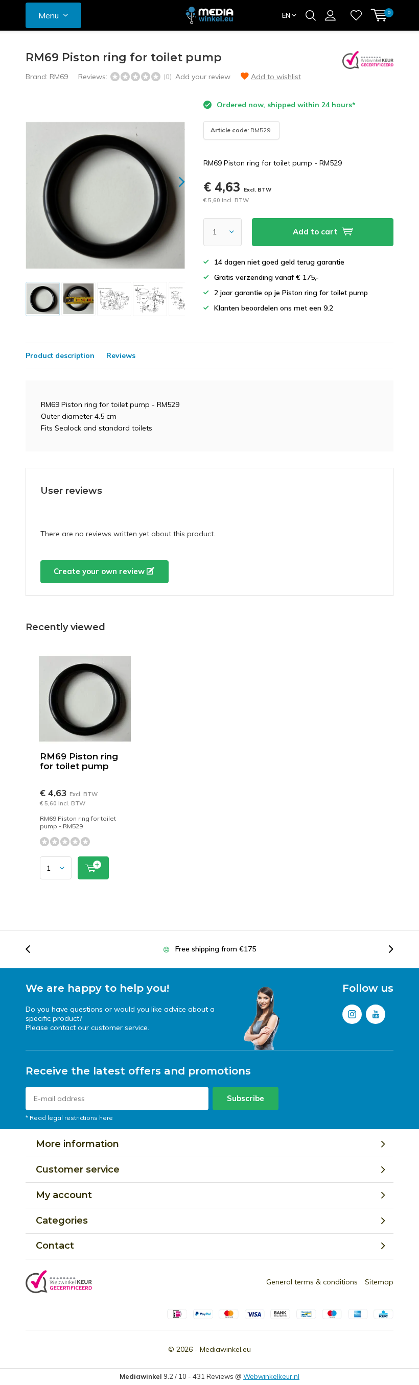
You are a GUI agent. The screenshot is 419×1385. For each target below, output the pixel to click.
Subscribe (245, 1098)
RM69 (59, 76)
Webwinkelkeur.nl (271, 1376)
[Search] (311, 15)
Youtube (375, 1014)
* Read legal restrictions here (69, 1117)
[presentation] (172, 182)
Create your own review (100, 571)
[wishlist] (356, 15)
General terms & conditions (312, 1281)
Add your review (202, 76)
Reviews (120, 355)
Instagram (352, 1014)
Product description (60, 355)
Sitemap (379, 1281)
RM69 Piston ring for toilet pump (79, 761)
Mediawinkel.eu (225, 1349)
